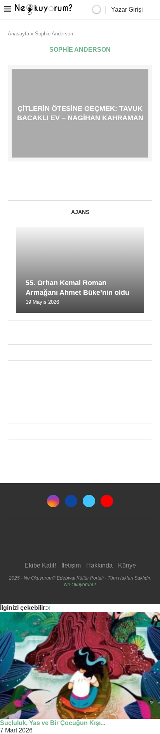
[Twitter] (89, 501)
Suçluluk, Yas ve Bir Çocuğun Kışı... (52, 723)
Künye (127, 565)
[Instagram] (53, 501)
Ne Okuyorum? (80, 584)
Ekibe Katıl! (40, 565)
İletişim (71, 565)
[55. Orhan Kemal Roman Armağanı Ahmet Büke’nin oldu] (80, 270)
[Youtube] (107, 501)
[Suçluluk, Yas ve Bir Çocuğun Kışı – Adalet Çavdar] (80, 665)
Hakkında (99, 565)
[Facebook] (71, 501)
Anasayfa (18, 34)
